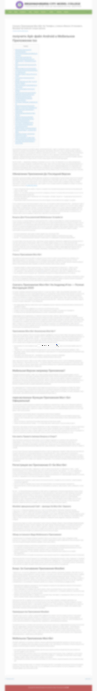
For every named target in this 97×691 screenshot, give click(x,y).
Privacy (56, 347)
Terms (58, 347)
